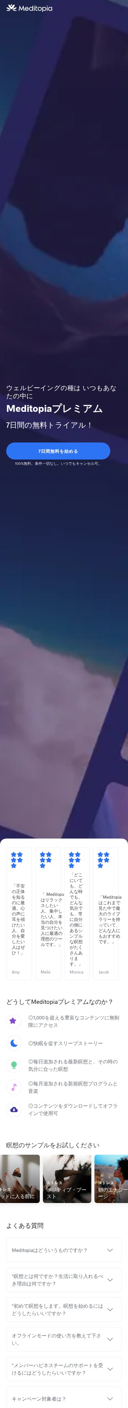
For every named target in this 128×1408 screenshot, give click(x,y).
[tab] (64, 1250)
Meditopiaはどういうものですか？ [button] (50, 1250)
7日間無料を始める (58, 451)
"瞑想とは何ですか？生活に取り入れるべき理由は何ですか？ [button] (57, 1279)
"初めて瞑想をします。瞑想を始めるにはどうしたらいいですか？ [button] (57, 1309)
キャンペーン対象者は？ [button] (39, 1398)
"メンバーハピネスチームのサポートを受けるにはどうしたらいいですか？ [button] (57, 1368)
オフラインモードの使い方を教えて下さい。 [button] (56, 1339)
